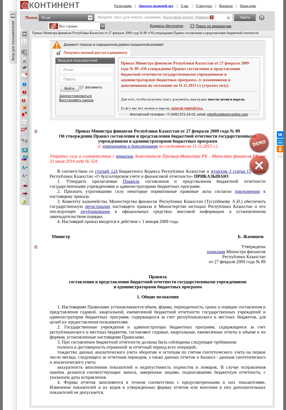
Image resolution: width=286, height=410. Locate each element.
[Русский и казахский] (24, 158)
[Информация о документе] (24, 83)
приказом (216, 251)
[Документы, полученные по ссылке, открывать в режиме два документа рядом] (24, 42)
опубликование (95, 211)
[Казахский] (24, 150)
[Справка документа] (24, 91)
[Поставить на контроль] (24, 99)
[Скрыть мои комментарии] (24, 122)
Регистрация (123, 6)
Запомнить (93, 87)
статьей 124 (106, 171)
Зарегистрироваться (75, 96)
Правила (131, 181)
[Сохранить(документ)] (24, 52)
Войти (69, 88)
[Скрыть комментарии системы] (24, 76)
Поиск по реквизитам (213, 26)
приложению (247, 191)
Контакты (226, 6)
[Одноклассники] (280, 149)
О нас (185, 6)
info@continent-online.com (227, 114)
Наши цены (248, 6)
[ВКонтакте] (280, 134)
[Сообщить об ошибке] (24, 201)
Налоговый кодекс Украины (186, 17)
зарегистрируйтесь (187, 108)
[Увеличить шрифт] (24, 167)
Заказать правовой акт (156, 6)
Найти (245, 17)
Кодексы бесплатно (166, 26)
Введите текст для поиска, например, (153, 17)
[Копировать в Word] (24, 68)
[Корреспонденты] (24, 185)
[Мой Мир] (280, 141)
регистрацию (97, 206)
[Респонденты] (24, 193)
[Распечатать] (24, 60)
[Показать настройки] (261, 17)
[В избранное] (24, 107)
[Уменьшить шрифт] (24, 175)
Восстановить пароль (76, 100)
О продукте (204, 6)
